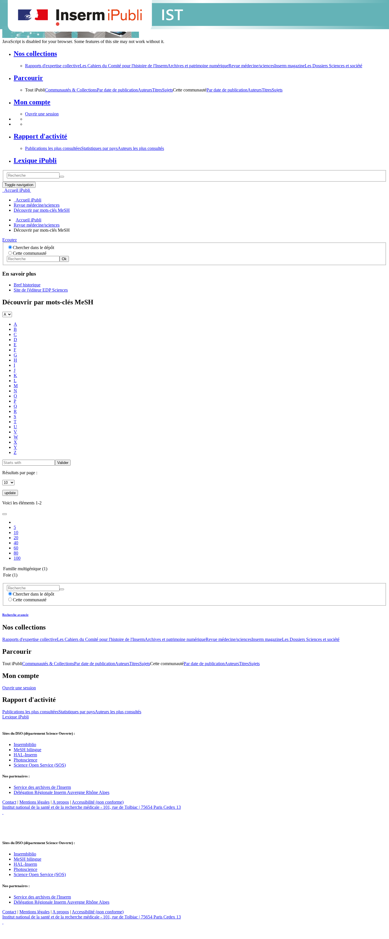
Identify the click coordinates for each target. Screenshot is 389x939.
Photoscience (25, 759)
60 (16, 547)
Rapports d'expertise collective (52, 65)
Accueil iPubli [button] (16, 190)
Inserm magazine (289, 65)
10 (16, 532)
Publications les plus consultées (53, 148)
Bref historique (27, 284)
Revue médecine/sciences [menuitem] (37, 205)
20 (16, 537)
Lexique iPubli (15, 716)
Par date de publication (117, 89)
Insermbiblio (25, 744)
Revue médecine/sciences (251, 65)
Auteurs (145, 89)
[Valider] (62, 177)
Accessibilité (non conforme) (98, 802)
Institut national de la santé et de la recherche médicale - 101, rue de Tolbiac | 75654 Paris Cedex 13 (91, 807)
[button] (200, 54)
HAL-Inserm (25, 754)
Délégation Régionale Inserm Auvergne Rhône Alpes (61, 792)
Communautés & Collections (71, 89)
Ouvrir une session (42, 113)
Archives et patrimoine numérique (197, 65)
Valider (62, 463)
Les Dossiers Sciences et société (333, 65)
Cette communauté (29, 253)
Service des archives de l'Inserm (42, 787)
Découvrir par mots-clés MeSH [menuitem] (42, 210)
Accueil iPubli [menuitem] (27, 199)
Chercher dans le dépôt (33, 247)
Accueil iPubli (28, 219)
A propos (60, 802)
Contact (9, 802)
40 (16, 542)
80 (16, 553)
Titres (157, 89)
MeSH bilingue (27, 749)
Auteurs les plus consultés (141, 148)
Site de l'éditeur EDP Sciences (41, 290)
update (10, 493)
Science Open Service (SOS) (40, 765)
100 (17, 558)
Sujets (167, 89)
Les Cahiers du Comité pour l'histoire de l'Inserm (123, 65)
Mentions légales (34, 802)
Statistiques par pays (99, 148)
